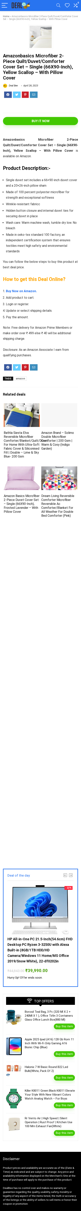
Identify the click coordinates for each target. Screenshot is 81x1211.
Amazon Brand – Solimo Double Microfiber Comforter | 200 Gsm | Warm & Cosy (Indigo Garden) (57, 440)
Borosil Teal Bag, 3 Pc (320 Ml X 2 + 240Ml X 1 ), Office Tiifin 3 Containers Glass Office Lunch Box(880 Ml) (49, 1015)
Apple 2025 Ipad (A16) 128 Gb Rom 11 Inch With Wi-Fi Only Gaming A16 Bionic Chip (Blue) (49, 1043)
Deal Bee (13, 85)
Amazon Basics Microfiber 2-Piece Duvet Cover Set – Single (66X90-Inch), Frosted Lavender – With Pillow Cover (22, 504)
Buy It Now (41, 121)
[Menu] (4, 5)
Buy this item (64, 1026)
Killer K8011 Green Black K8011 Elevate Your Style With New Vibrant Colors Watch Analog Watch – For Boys (50, 1094)
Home (6, 16)
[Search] (58, 5)
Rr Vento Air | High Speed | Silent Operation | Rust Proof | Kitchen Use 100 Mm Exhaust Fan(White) (48, 1122)
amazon (20, 378)
